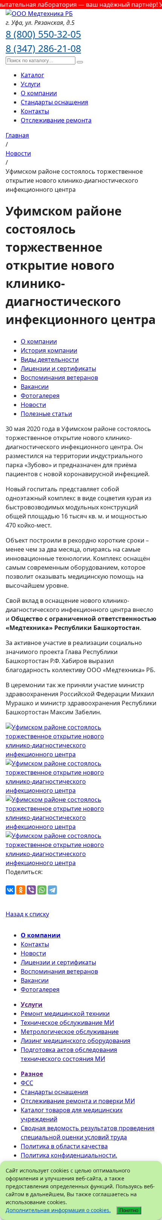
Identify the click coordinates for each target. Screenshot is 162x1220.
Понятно (128, 1210)
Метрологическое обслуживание (70, 1031)
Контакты (35, 111)
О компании (39, 93)
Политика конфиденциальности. (69, 1155)
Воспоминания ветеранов (59, 377)
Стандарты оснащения (54, 102)
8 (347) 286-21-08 (43, 48)
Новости (33, 405)
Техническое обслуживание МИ (67, 1022)
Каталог (32, 75)
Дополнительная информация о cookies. (58, 1210)
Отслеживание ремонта (56, 120)
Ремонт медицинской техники (65, 1013)
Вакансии (35, 386)
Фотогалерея (40, 395)
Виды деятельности (50, 359)
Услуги (30, 84)
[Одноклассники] (20, 889)
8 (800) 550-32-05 (43, 34)
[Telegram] (52, 889)
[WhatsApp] (41, 889)
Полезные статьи (46, 414)
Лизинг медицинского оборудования (75, 1041)
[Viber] (31, 889)
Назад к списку (27, 914)
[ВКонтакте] (10, 889)
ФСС (27, 1083)
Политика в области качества (64, 1146)
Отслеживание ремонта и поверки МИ (78, 1101)
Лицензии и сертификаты (58, 368)
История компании (49, 350)
